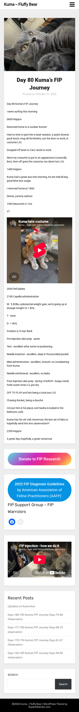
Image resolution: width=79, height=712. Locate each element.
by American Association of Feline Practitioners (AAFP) (39, 490)
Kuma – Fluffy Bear (20, 4)
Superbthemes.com (39, 706)
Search (13, 674)
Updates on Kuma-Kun (21, 606)
